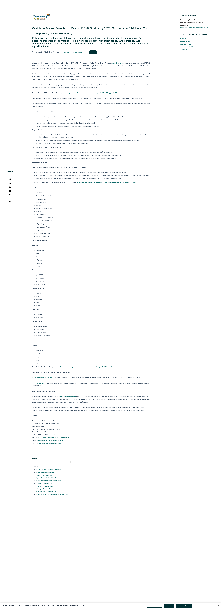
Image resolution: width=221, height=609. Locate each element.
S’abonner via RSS (185, 44)
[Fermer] (218, 606)
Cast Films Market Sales (90, 462)
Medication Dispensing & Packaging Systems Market (52, 494)
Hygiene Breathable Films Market (46, 478)
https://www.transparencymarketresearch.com (194, 28)
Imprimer (183, 39)
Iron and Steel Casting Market (45, 472)
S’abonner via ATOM (186, 47)
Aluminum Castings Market (44, 475)
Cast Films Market (37, 462)
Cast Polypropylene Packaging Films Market (49, 469)
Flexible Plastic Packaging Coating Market (48, 480)
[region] (110, 606)
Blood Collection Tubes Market (45, 486)
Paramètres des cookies (154, 605)
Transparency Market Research (72, 52)
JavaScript (183, 49)
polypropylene (56, 462)
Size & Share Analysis (104, 462)
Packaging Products (76, 462)
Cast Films (47, 462)
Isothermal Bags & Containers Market (47, 492)
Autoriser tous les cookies (184, 605)
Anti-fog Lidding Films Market (45, 489)
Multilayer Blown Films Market (45, 483)
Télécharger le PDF (186, 41)
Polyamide (65, 462)
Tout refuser (169, 605)
